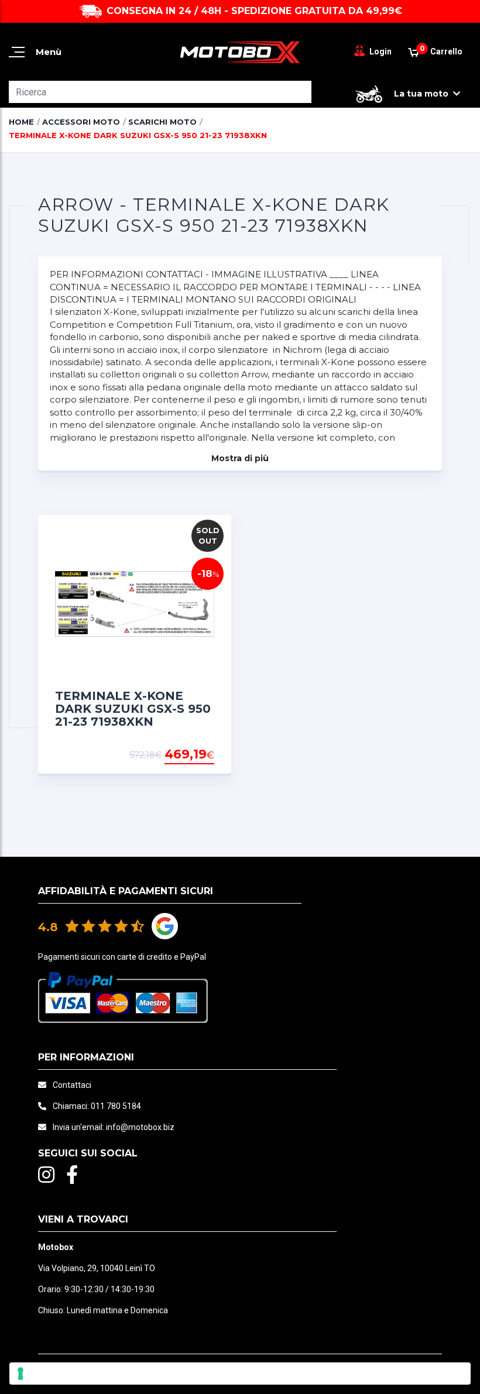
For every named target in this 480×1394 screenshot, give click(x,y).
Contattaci (72, 1085)
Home (21, 121)
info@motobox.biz (140, 1127)
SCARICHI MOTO (162, 121)
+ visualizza (184, 755)
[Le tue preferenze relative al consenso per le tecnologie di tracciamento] (240, 1373)
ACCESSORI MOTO (81, 121)
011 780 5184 (116, 1106)
